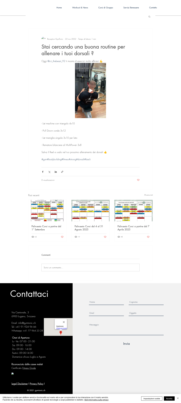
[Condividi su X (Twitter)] (49, 172)
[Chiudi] (177, 398)
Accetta (169, 398)
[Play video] (90, 90)
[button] (149, 16)
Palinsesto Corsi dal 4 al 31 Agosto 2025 (89, 228)
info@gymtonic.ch (27, 322)
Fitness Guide (29, 368)
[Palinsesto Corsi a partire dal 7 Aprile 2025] (133, 210)
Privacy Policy (36, 383)
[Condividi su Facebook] (42, 172)
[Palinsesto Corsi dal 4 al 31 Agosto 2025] (90, 210)
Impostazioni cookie (152, 398)
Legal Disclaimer (20, 383)
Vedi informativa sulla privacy (96, 399)
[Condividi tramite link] (62, 172)
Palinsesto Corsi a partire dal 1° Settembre (46, 228)
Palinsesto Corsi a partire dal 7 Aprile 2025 (133, 228)
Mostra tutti (148, 195)
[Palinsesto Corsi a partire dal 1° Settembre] (47, 210)
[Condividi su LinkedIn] (55, 172)
